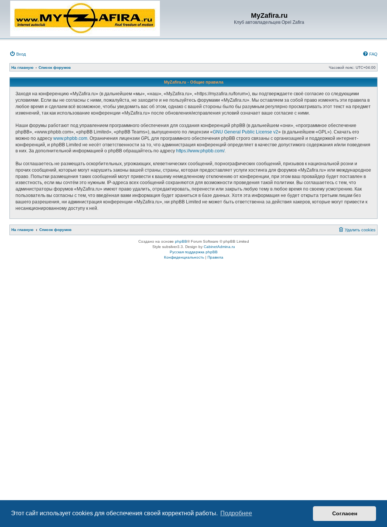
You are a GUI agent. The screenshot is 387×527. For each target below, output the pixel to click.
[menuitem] (17, 54)
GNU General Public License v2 (245, 132)
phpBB (181, 241)
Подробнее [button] (236, 513)
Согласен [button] (344, 513)
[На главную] (85, 18)
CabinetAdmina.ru (219, 247)
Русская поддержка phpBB (194, 252)
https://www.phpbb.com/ (200, 150)
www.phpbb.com (70, 138)
